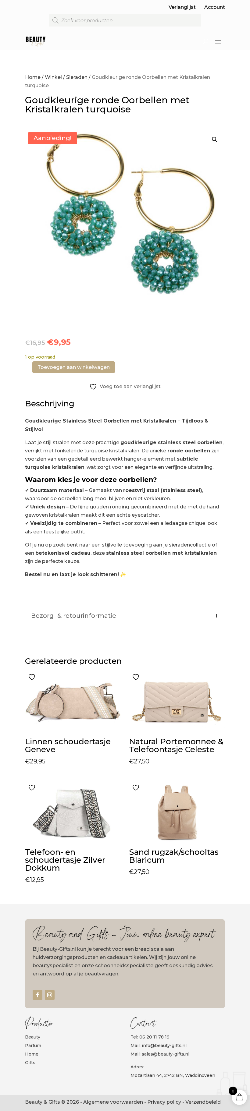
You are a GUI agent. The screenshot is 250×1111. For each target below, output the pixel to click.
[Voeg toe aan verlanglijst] (32, 677)
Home (33, 77)
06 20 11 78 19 (154, 1037)
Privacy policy (164, 1102)
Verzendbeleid (203, 1102)
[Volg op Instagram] (50, 995)
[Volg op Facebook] (37, 995)
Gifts (30, 1062)
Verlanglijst (182, 7)
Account (214, 7)
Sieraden (77, 77)
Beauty (32, 1037)
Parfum (33, 1045)
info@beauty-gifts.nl (164, 1045)
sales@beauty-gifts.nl (165, 1054)
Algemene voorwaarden (113, 1102)
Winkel (53, 77)
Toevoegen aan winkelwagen (74, 367)
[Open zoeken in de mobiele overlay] (125, 20)
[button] (214, 139)
